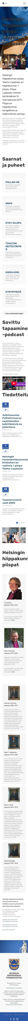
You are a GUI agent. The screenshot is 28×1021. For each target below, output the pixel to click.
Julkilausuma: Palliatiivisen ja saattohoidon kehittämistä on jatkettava (12, 421)
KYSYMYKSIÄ (13, 291)
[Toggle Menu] (24, 3)
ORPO (9, 203)
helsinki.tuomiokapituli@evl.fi (14, 1004)
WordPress (22, 1014)
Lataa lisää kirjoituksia (14, 313)
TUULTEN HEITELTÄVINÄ (13, 246)
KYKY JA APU (13, 223)
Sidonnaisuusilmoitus (8, 929)
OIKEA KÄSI (12, 272)
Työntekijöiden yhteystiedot (14, 988)
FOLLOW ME (13, 182)
